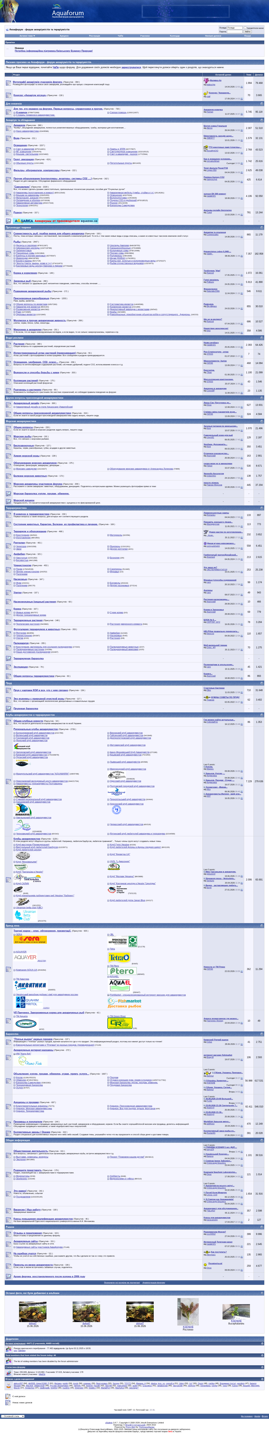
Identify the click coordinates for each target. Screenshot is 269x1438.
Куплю (19, 1077)
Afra (208, 789)
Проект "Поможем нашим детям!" (127, 1157)
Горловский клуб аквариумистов (32, 738)
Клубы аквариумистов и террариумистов (30, 715)
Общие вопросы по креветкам (31, 304)
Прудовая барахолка (121, 1085)
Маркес (210, 769)
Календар (175, 36)
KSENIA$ (211, 1083)
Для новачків (14, 103)
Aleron (209, 128)
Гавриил (21, 1350)
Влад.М (210, 1057)
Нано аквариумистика (27, 131)
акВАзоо (210, 1124)
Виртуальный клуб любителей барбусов (37, 847)
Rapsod (210, 273)
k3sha (235, 1385)
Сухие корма (116, 612)
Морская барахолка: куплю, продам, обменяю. (134, 1082)
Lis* (191, 1383)
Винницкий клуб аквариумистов (126, 733)
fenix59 (89, 1385)
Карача (210, 1156)
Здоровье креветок (26, 314)
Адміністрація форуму (154, 1282)
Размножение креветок (28, 309)
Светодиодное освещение (124, 151)
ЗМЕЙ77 (211, 138)
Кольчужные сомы (119, 250)
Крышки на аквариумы (27, 195)
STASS (210, 354)
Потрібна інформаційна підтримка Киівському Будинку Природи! (54, 50)
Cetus (209, 1042)
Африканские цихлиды (28, 248)
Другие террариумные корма (31, 615)
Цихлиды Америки (119, 245)
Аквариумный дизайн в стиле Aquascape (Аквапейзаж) (44, 407)
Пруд (9, 683)
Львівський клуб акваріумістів (125, 762)
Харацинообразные (120, 248)
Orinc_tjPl (211, 647)
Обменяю (21, 1080)
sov (15, 1350)
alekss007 (18, 1383)
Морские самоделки (26, 469)
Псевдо (222, 28)
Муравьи (114, 571)
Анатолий (211, 456)
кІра (208, 330)
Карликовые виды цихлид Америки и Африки (39, 266)
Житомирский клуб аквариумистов (127, 745)
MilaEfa (42, 1374)
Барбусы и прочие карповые (31, 255)
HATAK (210, 363)
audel (134, 1385)
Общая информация (18, 1140)
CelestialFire (212, 722)
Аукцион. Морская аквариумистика (34, 1108)
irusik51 (66, 1388)
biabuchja (211, 84)
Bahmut (210, 1076)
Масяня (29, 1385)
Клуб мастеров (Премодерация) (32, 844)
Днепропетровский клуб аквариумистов (130, 738)
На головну (247, 1416)
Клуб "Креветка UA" (120, 854)
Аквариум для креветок (28, 307)
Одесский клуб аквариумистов (125, 781)
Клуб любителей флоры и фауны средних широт (135, 847)
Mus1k (17, 1388)
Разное (114, 203)
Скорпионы (116, 569)
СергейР (211, 391)
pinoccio (210, 633)
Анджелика (212, 776)
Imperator (79, 1388)
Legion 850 (211, 170)
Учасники (145, 36)
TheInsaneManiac (147, 1427)
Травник (210, 700)
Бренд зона (12, 925)
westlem (240, 1383)
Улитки (19, 638)
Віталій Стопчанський (135, 1425)
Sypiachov (29, 1388)
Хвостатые (21, 557)
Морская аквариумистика (21, 421)
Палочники (21, 574)
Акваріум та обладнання (20, 120)
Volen (181, 1383)
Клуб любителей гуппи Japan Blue (127, 900)
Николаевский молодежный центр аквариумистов (42, 781)
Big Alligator (212, 306)
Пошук (247, 36)
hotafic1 (92, 1388)
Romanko (211, 515)
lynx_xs (161, 1383)
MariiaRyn (105, 1388)
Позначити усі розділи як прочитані (122, 1282)
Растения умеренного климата (126, 624)
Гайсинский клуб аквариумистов (126, 735)
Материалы (116, 535)
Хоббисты (115, 1176)
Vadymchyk (212, 179)
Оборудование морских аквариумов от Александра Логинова (141, 469)
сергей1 (210, 437)
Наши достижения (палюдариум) (33, 652)
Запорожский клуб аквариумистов (33, 752)
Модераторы (23, 1176)
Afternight (255, 1385)
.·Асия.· (210, 535)
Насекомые (116, 635)
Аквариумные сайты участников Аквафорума (39, 1247)
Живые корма (23, 612)
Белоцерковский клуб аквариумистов (35, 733)
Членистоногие (24, 635)
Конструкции (22, 535)
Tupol (209, 212)
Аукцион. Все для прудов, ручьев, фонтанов (132, 1108)
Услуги (19, 1087)
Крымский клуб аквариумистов (125, 755)
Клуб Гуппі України (119, 844)
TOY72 (127, 1383)
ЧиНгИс (77, 1385)
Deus (209, 405)
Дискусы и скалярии (26, 245)
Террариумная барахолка (29, 1085)
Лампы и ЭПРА (118, 149)
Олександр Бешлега (216, 1163)
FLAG (209, 1101)
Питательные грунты (121, 163)
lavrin (209, 887)
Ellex (209, 690)
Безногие (115, 557)
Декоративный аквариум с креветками (130, 309)
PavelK (97, 1385)
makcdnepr (122, 1385)
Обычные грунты (25, 163)
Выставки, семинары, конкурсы (32, 1157)
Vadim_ (210, 254)
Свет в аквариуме (25, 149)
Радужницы (116, 255)
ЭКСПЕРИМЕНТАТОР (217, 570)
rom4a (214, 1385)
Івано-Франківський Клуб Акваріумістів (130, 752)
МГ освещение (23, 151)
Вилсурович (101, 1383)
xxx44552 (211, 1234)
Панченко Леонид (215, 1021)
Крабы (113, 312)
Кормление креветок (120, 307)
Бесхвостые (22, 560)
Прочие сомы (117, 253)
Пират (209, 466)
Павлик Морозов (214, 485)
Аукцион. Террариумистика (30, 1111)
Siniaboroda (162, 1385)
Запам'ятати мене (255, 28)
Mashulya (119, 1388)
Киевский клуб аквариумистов (31, 755)
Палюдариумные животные (124, 647)
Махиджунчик (213, 524)
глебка (211, 1383)
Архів (257, 1416)
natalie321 (211, 196)
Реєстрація (94, 36)
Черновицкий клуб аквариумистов (33, 833)
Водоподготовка (118, 198)
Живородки (22, 258)
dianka (154, 1383)
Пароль (222, 31)
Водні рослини (14, 337)
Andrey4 (210, 1108)
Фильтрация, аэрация (27, 198)
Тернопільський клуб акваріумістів (127, 799)
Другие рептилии (119, 549)
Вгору (265, 1416)
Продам (114, 1077)
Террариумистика (16, 508)
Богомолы (115, 583)
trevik (75, 1383)
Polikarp (210, 282)
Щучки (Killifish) (118, 258)
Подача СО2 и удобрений (123, 200)
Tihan (209, 372)
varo (209, 582)
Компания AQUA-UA (26, 970)
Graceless (147, 1385)
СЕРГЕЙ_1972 (213, 622)
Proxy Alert (130, 1427)
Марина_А (141, 1383)
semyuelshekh (213, 546)
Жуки (18, 583)
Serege (116, 1383)
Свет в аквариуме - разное (124, 154)
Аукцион (64, 36)
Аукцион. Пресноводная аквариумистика (131, 1106)
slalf (208, 96)
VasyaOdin (178, 1385)
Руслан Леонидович (59, 1385)
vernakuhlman (213, 161)
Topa (225, 1385)
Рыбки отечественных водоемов (127, 263)
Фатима (57, 1383)
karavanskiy (212, 1220)
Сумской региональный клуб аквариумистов (39, 799)
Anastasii (211, 557)
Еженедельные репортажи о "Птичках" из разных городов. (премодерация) (55, 1045)
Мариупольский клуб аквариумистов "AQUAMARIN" (42, 774)
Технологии (22, 205)
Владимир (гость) (228, 1383)
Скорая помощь (118, 112)
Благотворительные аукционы (32, 1106)
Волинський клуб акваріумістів (31, 735)
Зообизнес (21, 1178)
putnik (65, 1383)
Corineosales (212, 234)
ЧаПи (120, 36)
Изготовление (23, 537)
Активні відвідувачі (15, 1343)
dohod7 (33, 1323)
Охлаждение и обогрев (28, 200)
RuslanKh (211, 1133)
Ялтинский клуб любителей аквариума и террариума (137, 833)
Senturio (210, 881)
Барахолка (12, 1034)
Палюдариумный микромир (124, 649)
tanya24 (210, 1149)
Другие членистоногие (27, 571)
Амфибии (115, 633)
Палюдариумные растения (30, 649)
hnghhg (54, 1388)
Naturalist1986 (213, 291)
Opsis (200, 1383)
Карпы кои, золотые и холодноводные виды (133, 261)
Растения (115, 638)
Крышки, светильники (27, 154)
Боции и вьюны (24, 261)
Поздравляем (23, 1196)
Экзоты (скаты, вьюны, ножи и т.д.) (34, 263)
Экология (21, 1159)
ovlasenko (211, 476)
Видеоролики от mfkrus (122, 1178)
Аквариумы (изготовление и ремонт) (35, 192)
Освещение (116, 195)
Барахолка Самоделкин (122, 205)
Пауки (19, 569)
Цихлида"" (134, 1388)
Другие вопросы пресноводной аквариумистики (34, 397)
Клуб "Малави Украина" (122, 876)
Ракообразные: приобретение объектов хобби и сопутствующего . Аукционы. (150, 314)
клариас (87, 1383)
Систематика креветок (121, 304)
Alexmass (211, 1255)
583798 (108, 1385)
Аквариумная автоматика (29, 203)
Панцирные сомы (25, 253)
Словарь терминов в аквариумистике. (35, 115)
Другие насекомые (119, 585)
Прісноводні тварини (18, 227)
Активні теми (26, 36)
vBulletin (109, 1423)
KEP (209, 796)
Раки (18, 312)
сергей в (170, 1383)
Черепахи (21, 546)
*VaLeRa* (211, 1211)
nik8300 (31, 1383)
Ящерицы (115, 546)
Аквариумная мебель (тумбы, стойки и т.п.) (132, 192)
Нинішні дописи (213, 36)
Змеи (18, 549)
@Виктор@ (39, 1385)
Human (210, 112)
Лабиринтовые (24, 250)
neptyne (191, 1385)
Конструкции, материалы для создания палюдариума (44, 647)
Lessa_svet (212, 1195)
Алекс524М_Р (42, 1383)
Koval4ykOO (212, 151)
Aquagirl (246, 1385)
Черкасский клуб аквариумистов (126, 824)
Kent (209, 428)
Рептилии (21, 633)
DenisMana (205, 1385)
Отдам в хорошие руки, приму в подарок (131, 1080)
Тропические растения (28, 624)
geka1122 (211, 874)
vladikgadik (45, 1388)
